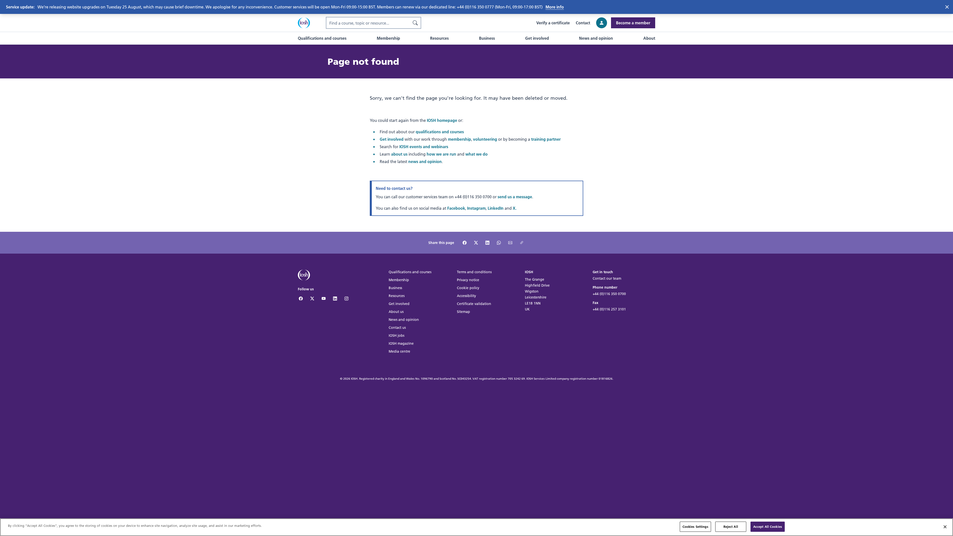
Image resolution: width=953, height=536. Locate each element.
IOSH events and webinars (423, 146)
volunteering (485, 139)
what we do (476, 154)
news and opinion (425, 161)
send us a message (515, 196)
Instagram (476, 208)
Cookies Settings (695, 527)
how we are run (441, 154)
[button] (322, 38)
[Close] (945, 526)
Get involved (392, 139)
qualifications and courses (440, 131)
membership (459, 139)
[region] (476, 527)
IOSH (354, 378)
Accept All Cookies (767, 527)
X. (514, 208)
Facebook (456, 208)
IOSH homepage (442, 120)
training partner (546, 139)
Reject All (730, 527)
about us (399, 154)
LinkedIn (496, 208)
